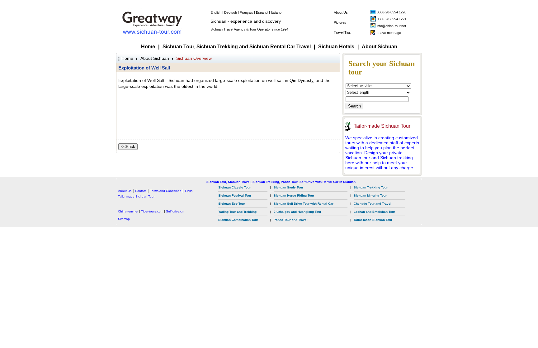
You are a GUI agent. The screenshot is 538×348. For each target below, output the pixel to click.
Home (148, 46)
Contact (140, 191)
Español (262, 12)
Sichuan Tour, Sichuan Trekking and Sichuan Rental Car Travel (237, 46)
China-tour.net (128, 211)
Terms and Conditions (165, 191)
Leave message (389, 33)
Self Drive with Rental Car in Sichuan (328, 182)
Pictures (340, 22)
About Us (341, 12)
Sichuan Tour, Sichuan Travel (228, 182)
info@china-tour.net (391, 26)
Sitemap (124, 219)
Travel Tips (342, 32)
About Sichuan (379, 46)
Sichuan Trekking (265, 182)
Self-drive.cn (175, 211)
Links (188, 191)
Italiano (276, 12)
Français (246, 12)
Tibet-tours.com (152, 211)
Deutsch (230, 12)
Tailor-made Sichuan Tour (382, 126)
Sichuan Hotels (336, 46)
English (215, 12)
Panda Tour (289, 182)
